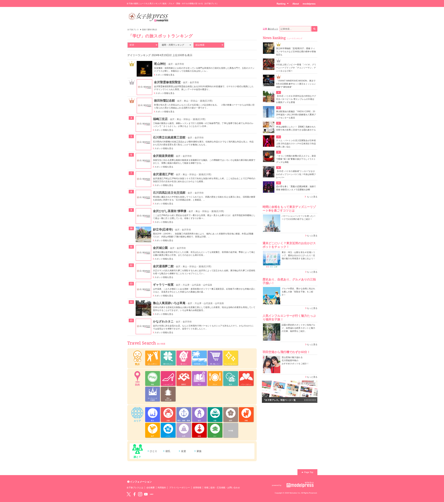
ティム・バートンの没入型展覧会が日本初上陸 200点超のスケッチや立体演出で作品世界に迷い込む (296, 143)
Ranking (281, 3)
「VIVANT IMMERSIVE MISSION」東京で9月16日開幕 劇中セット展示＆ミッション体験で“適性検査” (296, 84)
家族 (199, 451)
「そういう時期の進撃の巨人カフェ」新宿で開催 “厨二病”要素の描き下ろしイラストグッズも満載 (296, 159)
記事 (265, 29)
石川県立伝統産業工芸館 (169, 137)
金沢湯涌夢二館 (163, 266)
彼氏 (167, 451)
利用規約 (162, 487)
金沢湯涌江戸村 (163, 174)
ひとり (153, 451)
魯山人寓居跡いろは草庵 (169, 303)
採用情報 (197, 487)
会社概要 (150, 487)
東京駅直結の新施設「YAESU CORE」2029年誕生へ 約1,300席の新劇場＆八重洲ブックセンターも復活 (296, 114)
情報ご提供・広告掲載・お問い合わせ (222, 487)
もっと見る (312, 197)
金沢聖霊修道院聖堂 (167, 82)
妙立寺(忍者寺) (163, 229)
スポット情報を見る (165, 75)
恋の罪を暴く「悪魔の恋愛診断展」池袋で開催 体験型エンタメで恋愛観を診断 (296, 188)
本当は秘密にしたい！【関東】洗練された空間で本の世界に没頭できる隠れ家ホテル (296, 128)
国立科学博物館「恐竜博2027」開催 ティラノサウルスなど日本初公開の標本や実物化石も (296, 51)
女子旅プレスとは (135, 487)
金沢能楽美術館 (163, 155)
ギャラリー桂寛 (163, 284)
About (295, 3)
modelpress (309, 3)
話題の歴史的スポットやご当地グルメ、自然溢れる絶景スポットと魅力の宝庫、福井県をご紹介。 (298, 328)
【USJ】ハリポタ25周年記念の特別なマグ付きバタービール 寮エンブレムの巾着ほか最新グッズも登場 (296, 99)
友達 (183, 451)
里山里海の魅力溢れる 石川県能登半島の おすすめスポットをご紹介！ (295, 360)
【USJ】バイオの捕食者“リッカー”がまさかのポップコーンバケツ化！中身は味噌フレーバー (296, 174)
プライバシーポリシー (179, 487)
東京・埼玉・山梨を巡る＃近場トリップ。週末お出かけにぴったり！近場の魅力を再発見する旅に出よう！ (298, 255)
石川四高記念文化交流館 (169, 192)
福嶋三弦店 (160, 119)
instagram (140, 494)
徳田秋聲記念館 (164, 100)
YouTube (146, 494)
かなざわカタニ (163, 321)
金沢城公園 (160, 247)
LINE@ (152, 494)
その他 (230, 431)
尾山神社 (160, 63)
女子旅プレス (133, 29)
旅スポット (273, 29)
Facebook (134, 494)
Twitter (129, 494)
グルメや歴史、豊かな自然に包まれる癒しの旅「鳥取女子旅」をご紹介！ (298, 291)
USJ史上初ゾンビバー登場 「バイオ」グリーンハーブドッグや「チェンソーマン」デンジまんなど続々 (296, 67)
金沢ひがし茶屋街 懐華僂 (169, 211)
